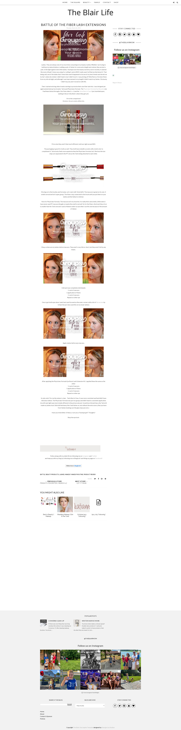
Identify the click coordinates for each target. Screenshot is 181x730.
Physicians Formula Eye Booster (94, 89)
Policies (42, 719)
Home (42, 711)
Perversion (99, 302)
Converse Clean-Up (56, 621)
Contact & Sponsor (46, 716)
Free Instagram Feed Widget (127, 67)
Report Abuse (117, 82)
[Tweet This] (94, 478)
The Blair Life (90, 12)
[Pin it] (105, 478)
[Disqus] (73, 547)
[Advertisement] (73, 590)
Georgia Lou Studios (108, 727)
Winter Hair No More (90, 621)
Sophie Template (87, 727)
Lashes (61, 474)
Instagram (85, 456)
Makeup (68, 474)
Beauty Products (52, 474)
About (42, 714)
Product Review (90, 474)
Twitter (94, 456)
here (72, 91)
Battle (42, 474)
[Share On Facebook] (98, 478)
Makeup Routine (77, 474)
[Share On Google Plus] (101, 478)
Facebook (98, 458)
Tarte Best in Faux (85, 91)
